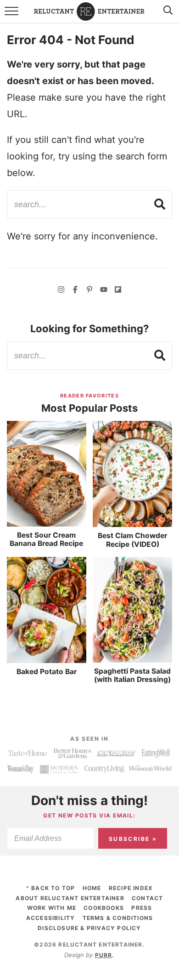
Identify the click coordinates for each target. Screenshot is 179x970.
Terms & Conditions (118, 917)
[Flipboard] (118, 291)
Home (92, 888)
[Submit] (160, 204)
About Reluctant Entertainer (70, 898)
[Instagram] (61, 291)
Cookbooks (104, 907)
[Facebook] (75, 291)
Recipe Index (131, 888)
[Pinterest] (89, 291)
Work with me (51, 907)
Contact (147, 898)
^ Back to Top (50, 888)
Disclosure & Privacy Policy (89, 928)
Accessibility (50, 917)
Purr (103, 955)
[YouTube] (104, 291)
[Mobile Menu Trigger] (13, 16)
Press (141, 907)
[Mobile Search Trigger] (166, 16)
